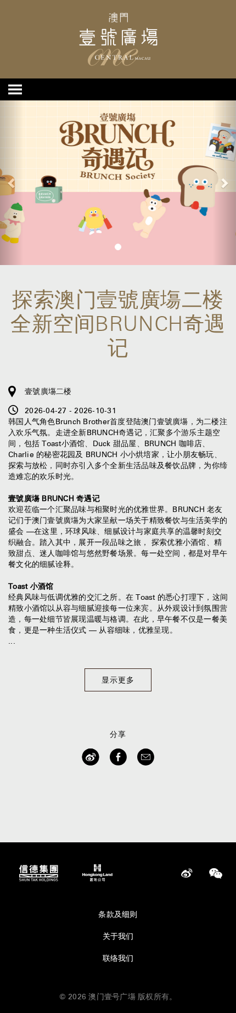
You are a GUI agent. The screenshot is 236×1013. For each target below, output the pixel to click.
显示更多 (118, 680)
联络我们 (118, 958)
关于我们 (118, 936)
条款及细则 (117, 914)
